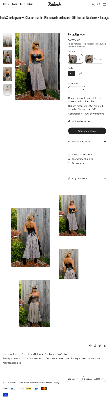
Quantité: (73, 83)
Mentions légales (12, 362)
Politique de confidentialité (85, 358)
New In (14, 4)
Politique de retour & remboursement (23, 358)
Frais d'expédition (89, 43)
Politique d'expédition (56, 354)
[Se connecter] (93, 4)
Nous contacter (11, 354)
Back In (22, 4)
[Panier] (104, 4)
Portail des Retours (32, 354)
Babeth (13, 382)
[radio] (75, 59)
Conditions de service (57, 358)
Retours (30, 4)
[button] (98, 4)
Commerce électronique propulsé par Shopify (39, 382)
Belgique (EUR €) (92, 378)
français (71, 378)
